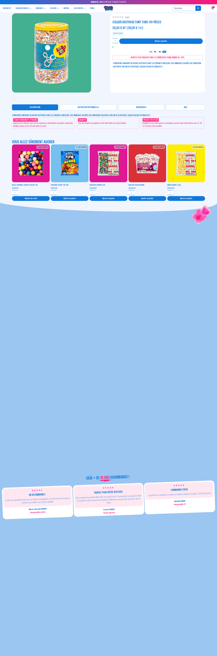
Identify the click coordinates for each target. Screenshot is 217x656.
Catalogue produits (22, 8)
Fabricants (39, 8)
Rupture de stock (31, 198)
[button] (109, 518)
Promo (92, 8)
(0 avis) (127, 17)
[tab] (35, 107)
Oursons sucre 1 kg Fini (59, 185)
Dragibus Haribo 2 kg (97, 185)
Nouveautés (7, 8)
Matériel (66, 8)
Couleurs (53, 8)
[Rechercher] (198, 8)
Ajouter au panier (161, 41)
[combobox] (184, 8)
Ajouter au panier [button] (70, 198)
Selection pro (78, 8)
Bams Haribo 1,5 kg (174, 185)
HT (15, 188)
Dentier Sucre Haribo (136, 185)
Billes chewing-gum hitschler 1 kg (25, 185)
